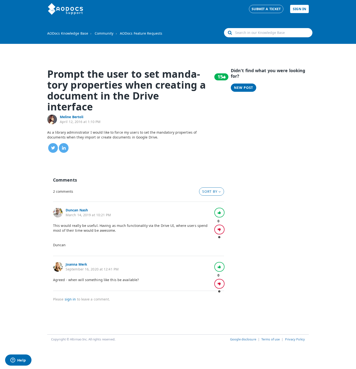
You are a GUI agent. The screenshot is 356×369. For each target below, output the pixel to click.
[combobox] (268, 32)
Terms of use (270, 339)
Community (104, 33)
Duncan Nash (77, 210)
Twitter (53, 148)
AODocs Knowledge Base (67, 33)
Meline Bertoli (71, 117)
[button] (219, 212)
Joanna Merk (76, 264)
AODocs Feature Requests (141, 33)
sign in (70, 299)
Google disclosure (243, 339)
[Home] (65, 9)
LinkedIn (64, 148)
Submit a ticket (266, 9)
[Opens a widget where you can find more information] (18, 360)
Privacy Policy (295, 339)
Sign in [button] (299, 9)
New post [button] (243, 87)
